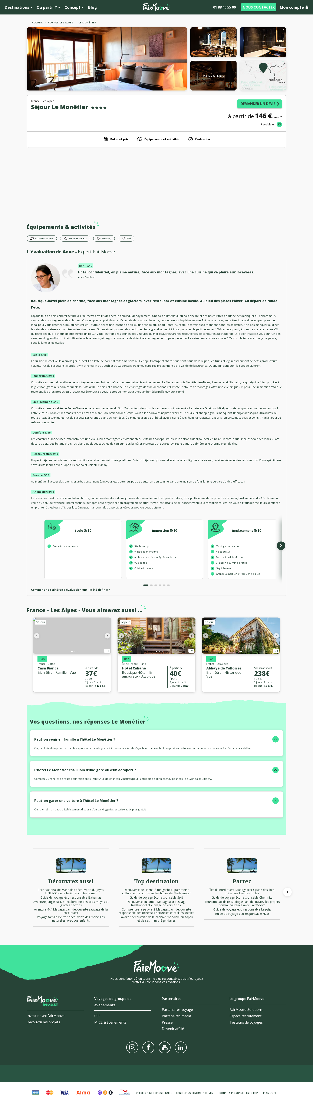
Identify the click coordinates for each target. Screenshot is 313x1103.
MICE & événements (110, 1022)
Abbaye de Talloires (223, 668)
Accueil (37, 22)
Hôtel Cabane (134, 668)
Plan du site (271, 1092)
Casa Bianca (48, 668)
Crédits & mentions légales (154, 1092)
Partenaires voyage (177, 1009)
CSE (97, 1016)
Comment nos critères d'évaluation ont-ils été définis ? (70, 590)
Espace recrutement (245, 1016)
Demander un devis (258, 103)
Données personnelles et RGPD (240, 1092)
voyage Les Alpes (60, 22)
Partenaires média (176, 1016)
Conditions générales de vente (196, 1092)
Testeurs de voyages (246, 1022)
